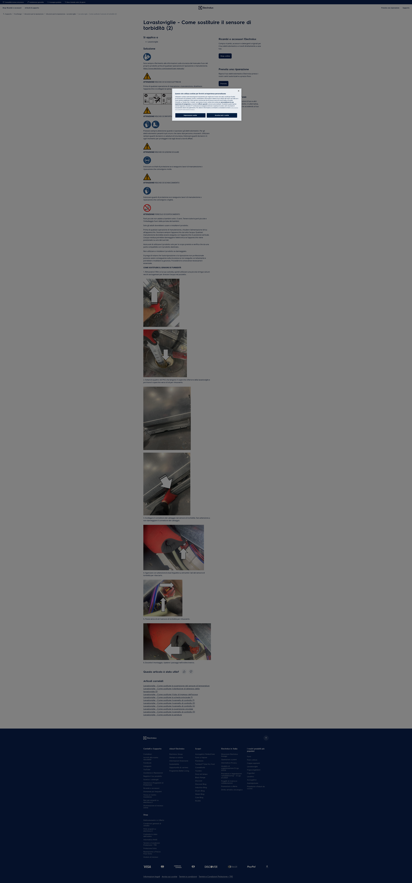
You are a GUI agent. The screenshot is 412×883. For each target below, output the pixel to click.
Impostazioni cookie (190, 115)
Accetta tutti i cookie (222, 115)
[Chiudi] (238, 91)
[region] (207, 104)
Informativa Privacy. (189, 109)
